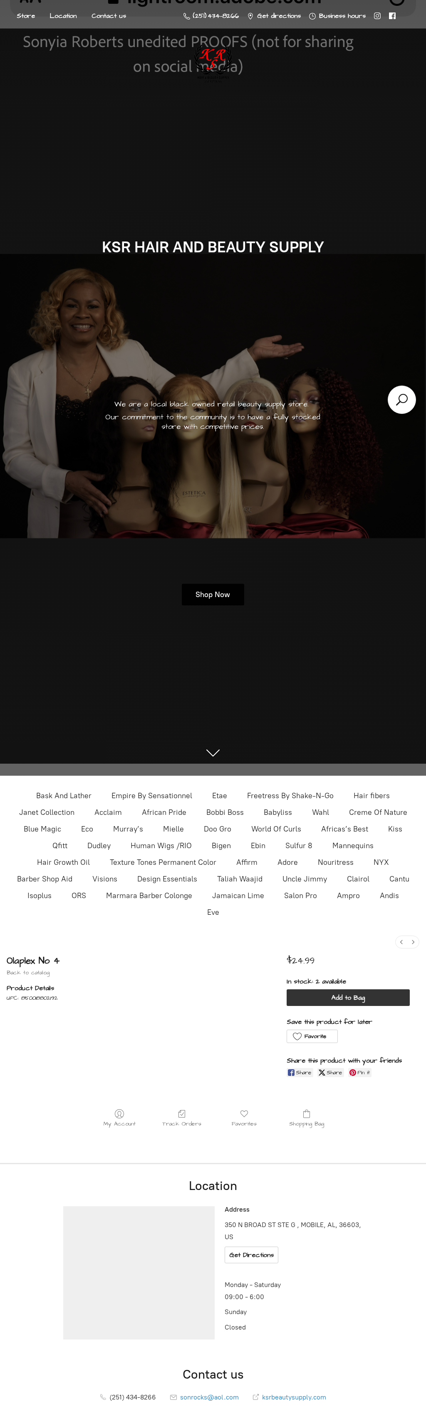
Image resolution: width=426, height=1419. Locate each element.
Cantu (399, 879)
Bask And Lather (64, 795)
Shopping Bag (306, 1124)
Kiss (395, 829)
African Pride (164, 812)
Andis (389, 895)
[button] (312, 1036)
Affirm (247, 862)
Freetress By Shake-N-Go (290, 795)
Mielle (173, 829)
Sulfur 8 (298, 845)
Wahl (320, 812)
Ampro (348, 895)
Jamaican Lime (238, 895)
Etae (219, 795)
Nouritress (336, 862)
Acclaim (108, 812)
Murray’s (128, 829)
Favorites (244, 1124)
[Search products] (401, 399)
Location (63, 15)
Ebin (258, 845)
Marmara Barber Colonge (149, 895)
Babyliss (278, 812)
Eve (213, 912)
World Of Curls (276, 829)
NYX (381, 862)
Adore (287, 862)
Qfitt (59, 845)
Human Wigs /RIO (161, 845)
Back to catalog (28, 972)
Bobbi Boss (225, 812)
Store (26, 15)
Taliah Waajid (240, 879)
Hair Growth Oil (63, 862)
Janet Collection (46, 812)
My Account (120, 1124)
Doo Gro (217, 829)
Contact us (109, 15)
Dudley (99, 845)
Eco (87, 829)
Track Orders (181, 1124)
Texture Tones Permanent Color (163, 862)
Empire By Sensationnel (151, 795)
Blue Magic (42, 829)
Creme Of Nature (378, 812)
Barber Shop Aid (44, 879)
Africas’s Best (344, 829)
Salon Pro (300, 895)
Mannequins (353, 845)
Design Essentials (167, 879)
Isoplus (39, 895)
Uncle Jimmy (304, 879)
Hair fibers (372, 795)
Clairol (358, 879)
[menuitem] (401, 942)
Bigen (221, 845)
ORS (79, 895)
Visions (104, 879)
